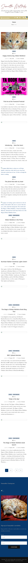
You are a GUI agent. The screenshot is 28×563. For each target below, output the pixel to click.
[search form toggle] (23, 18)
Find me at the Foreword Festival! (14, 101)
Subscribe (14, 547)
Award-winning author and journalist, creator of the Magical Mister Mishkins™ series (14, 11)
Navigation (6, 18)
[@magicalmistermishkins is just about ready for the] (14, 508)
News (14, 51)
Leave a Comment (20, 58)
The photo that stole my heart (14, 181)
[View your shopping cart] (26, 17)
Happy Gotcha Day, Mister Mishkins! (14, 56)
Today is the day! (14, 399)
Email (2, 534)
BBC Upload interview (14, 355)
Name (2, 540)
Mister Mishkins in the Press (14, 220)
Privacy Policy (20, 560)
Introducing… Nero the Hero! (14, 145)
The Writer (16, 215)
